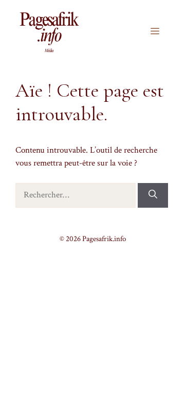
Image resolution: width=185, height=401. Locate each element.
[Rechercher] (153, 195)
